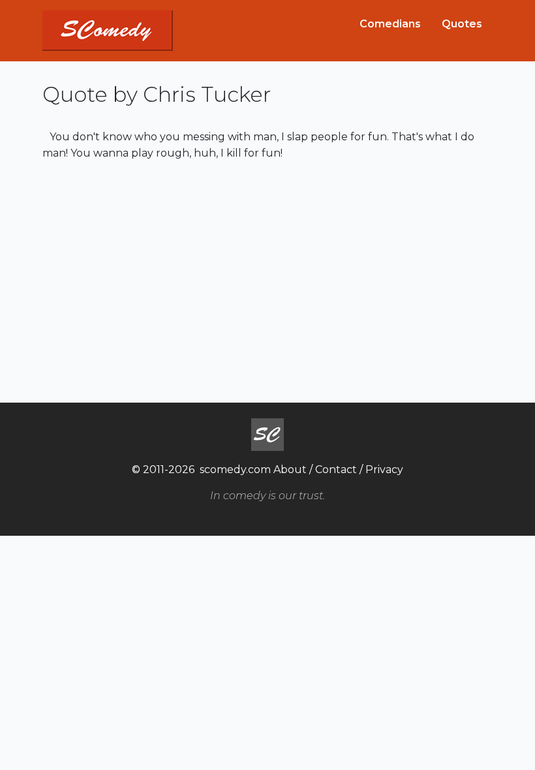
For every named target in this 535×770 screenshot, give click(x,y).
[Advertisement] (267, 280)
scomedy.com (235, 469)
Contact (336, 469)
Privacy (384, 469)
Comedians (390, 24)
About (290, 469)
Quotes (462, 24)
